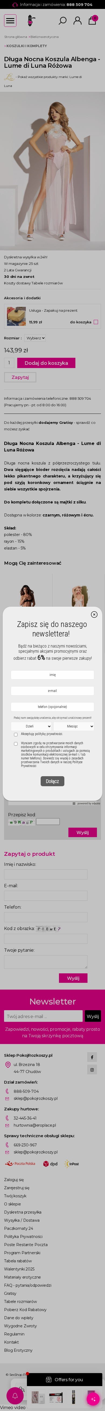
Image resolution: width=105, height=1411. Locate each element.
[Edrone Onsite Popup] (52, 705)
